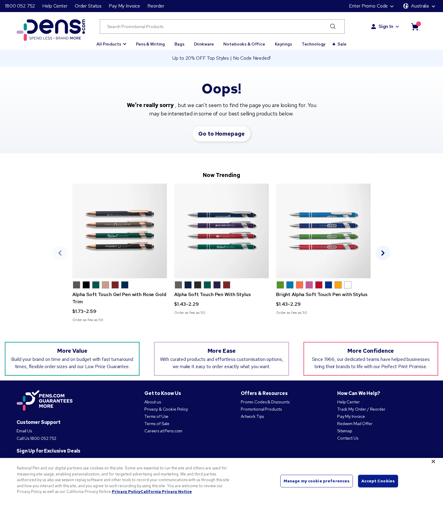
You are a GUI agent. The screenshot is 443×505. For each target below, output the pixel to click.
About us (152, 402)
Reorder (155, 6)
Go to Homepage (221, 133)
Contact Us (347, 438)
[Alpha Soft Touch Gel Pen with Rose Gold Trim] (119, 231)
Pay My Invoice (124, 6)
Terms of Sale (156, 423)
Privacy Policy (126, 491)
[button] (111, 41)
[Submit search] (333, 26)
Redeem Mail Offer (354, 423)
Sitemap (344, 431)
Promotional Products (261, 409)
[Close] (433, 461)
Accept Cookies (378, 481)
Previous (60, 253)
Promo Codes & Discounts (265, 402)
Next (383, 253)
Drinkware (204, 44)
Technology (314, 44)
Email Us (24, 431)
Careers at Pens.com (163, 431)
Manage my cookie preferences (317, 481)
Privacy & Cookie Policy (166, 409)
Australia (420, 6)
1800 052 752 (20, 6)
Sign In (386, 26)
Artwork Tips (252, 416)
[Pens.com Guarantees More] (45, 401)
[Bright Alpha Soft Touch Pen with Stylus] (323, 231)
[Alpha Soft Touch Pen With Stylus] (221, 231)
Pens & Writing (150, 44)
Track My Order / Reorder (361, 409)
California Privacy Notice (166, 491)
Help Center (54, 6)
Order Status (88, 6)
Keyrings (283, 44)
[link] (119, 253)
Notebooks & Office (244, 44)
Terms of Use (156, 416)
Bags (179, 44)
